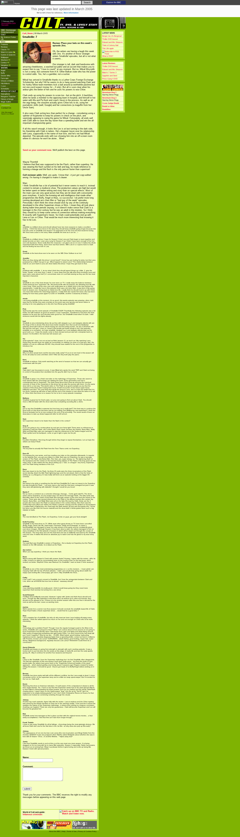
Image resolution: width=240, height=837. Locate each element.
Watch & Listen (7, 52)
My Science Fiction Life (8, 38)
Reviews (4, 47)
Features (4, 44)
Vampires (5, 65)
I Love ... (4, 86)
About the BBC (54, 831)
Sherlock (4, 60)
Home (17, 3)
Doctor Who (5, 76)
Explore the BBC (113, 2)
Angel (3, 70)
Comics (4, 63)
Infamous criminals (32, 814)
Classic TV (5, 50)
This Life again (108, 48)
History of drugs (7, 99)
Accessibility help (8, 23)
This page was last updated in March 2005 (61, 10)
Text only (4, 25)
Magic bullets (6, 102)
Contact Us (6, 108)
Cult (24, 33)
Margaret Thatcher (8, 96)
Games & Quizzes (8, 55)
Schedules (5, 89)
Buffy (3, 73)
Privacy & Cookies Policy (87, 831)
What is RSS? (107, 56)
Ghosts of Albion (7, 81)
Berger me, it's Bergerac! (112, 36)
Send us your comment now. (37, 150)
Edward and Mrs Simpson (112, 42)
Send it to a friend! (7, 114)
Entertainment (7, 32)
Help (63, 831)
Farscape (4, 78)
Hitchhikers (5, 83)
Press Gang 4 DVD (110, 79)
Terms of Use (72, 831)
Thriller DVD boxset (110, 39)
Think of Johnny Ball (110, 45)
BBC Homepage (8, 30)
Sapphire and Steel (109, 76)
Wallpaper (5, 57)
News (3, 42)
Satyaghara (5, 94)
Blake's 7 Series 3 (109, 73)
